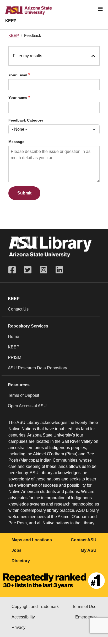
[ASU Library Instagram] (43, 270)
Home (13, 336)
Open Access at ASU (27, 406)
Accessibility (23, 617)
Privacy (18, 627)
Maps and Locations (32, 540)
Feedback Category (25, 120)
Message (16, 142)
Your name (17, 98)
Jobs (16, 550)
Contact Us (18, 309)
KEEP (11, 21)
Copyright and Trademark (35, 606)
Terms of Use (84, 606)
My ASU (88, 550)
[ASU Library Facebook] (14, 270)
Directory (21, 561)
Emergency (85, 617)
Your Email (17, 75)
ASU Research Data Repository (37, 368)
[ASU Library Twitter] (28, 270)
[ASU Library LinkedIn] (59, 270)
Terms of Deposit (23, 395)
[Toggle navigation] (100, 9)
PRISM (14, 357)
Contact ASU (83, 540)
